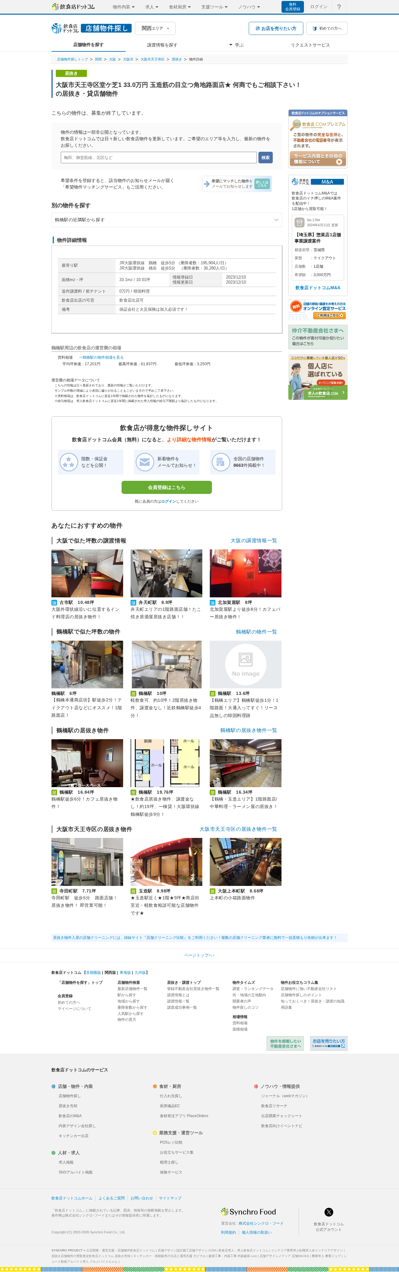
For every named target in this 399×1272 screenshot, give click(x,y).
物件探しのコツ (246, 1007)
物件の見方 (127, 1019)
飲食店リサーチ (274, 1106)
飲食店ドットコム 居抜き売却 (329, 1043)
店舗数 (300, 266)
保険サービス (171, 1172)
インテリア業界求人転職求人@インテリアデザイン (307, 1250)
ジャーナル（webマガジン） (285, 1096)
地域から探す (129, 1001)
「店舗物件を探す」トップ (80, 982)
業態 (298, 258)
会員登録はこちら (166, 487)
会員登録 (65, 996)
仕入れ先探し (171, 1096)
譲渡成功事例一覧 (182, 1007)
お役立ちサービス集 (177, 1152)
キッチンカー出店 (74, 1136)
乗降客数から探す (132, 1007)
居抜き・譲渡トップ (184, 982)
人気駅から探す (131, 1013)
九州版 (140, 972)
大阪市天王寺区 (153, 59)
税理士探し (169, 1162)
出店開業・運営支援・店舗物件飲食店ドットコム (120, 1250)
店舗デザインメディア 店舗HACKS (284, 1256)
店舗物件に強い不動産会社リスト (309, 989)
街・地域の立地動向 (249, 995)
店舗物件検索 (129, 982)
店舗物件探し (70, 1096)
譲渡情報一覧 (178, 1001)
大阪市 (128, 59)
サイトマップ (170, 1198)
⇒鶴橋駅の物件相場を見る (101, 357)
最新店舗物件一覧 (132, 989)
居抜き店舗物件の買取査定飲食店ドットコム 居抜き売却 (90, 1256)
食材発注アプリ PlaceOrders (184, 1116)
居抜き (177, 59)
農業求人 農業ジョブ (326, 1256)
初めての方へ (69, 1002)
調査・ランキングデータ (253, 989)
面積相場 (240, 1029)
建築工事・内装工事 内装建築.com (233, 1256)
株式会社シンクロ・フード (261, 1223)
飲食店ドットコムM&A (318, 287)
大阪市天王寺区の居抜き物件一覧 (238, 829)
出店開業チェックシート (281, 1116)
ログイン (319, 6)
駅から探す (127, 995)
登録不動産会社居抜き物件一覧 (193, 989)
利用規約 (228, 1232)
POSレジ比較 (171, 1142)
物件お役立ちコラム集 (299, 982)
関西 (98, 59)
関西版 (110, 972)
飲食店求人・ (243, 1250)
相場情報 (240, 1017)
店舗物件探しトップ (72, 59)
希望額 (300, 275)
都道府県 (302, 250)
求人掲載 (66, 1162)
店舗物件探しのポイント (301, 995)
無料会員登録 (292, 6)
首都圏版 (93, 972)
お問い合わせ (142, 1198)
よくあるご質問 (112, 1198)
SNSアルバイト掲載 (76, 1172)
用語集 (286, 1007)
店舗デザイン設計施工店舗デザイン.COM (187, 1250)
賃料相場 (240, 1023)
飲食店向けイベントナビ (281, 1126)
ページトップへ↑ (199, 955)
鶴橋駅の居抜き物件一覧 (248, 730)
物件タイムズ (244, 982)
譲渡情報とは (178, 995)
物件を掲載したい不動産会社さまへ (285, 1043)
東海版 (125, 972)
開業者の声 (242, 1001)
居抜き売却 (68, 1106)
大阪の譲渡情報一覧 (254, 540)
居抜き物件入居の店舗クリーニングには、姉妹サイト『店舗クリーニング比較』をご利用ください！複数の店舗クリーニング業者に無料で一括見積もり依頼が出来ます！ (195, 937)
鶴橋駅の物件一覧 (256, 631)
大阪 (112, 59)
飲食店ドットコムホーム (72, 1198)
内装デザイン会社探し (77, 1126)
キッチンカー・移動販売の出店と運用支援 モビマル (169, 1256)
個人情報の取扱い (257, 1232)
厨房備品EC (170, 1106)
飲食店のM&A (70, 1116)
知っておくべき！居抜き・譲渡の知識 (312, 1001)
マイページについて (74, 1009)
